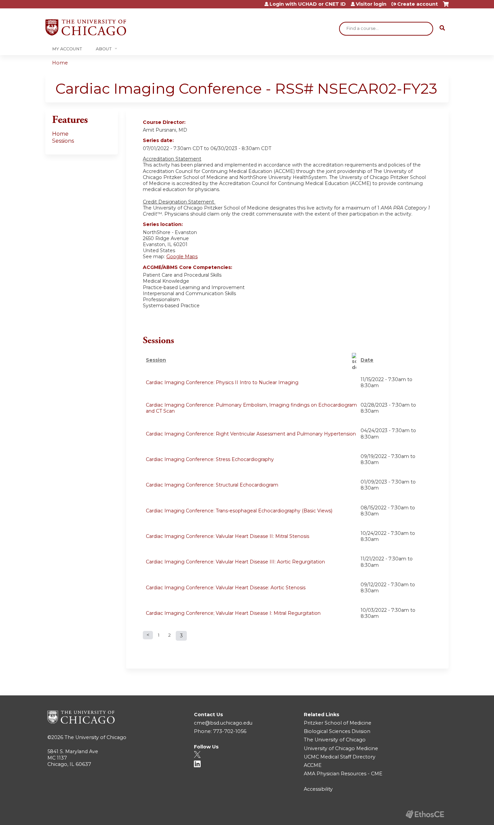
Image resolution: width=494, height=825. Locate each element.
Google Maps (182, 257)
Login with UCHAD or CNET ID (308, 4)
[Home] (85, 27)
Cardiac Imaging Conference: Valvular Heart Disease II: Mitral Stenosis (227, 536)
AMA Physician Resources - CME (343, 774)
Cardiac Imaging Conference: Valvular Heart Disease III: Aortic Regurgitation (235, 562)
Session (156, 360)
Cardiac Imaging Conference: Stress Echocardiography (210, 459)
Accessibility (318, 789)
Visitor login (371, 4)
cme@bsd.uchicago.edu (223, 723)
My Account (67, 48)
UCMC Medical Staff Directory (339, 757)
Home (60, 63)
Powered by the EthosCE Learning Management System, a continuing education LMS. (425, 814)
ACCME (313, 765)
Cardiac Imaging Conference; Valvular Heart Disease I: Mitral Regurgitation (233, 613)
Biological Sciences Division (337, 731)
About (104, 48)
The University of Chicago (95, 737)
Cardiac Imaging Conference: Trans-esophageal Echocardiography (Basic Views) (239, 511)
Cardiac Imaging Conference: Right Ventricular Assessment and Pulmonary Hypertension (251, 434)
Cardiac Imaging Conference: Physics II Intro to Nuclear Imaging (222, 382)
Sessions (63, 141)
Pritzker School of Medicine (337, 723)
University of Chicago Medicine (341, 748)
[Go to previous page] (148, 635)
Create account (417, 4)
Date (367, 360)
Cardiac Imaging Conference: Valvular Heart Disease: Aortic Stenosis (225, 588)
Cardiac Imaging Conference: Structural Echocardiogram (212, 485)
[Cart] (446, 6)
